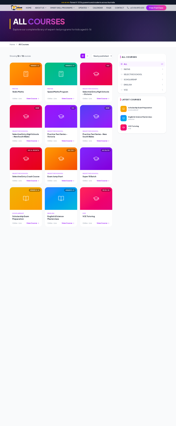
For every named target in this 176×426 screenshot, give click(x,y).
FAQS (108, 8)
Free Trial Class (156, 8)
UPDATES (82, 8)
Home (12, 44)
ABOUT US (39, 8)
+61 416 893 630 (137, 8)
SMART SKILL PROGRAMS (61, 8)
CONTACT (119, 8)
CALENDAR (98, 8)
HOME (28, 8)
